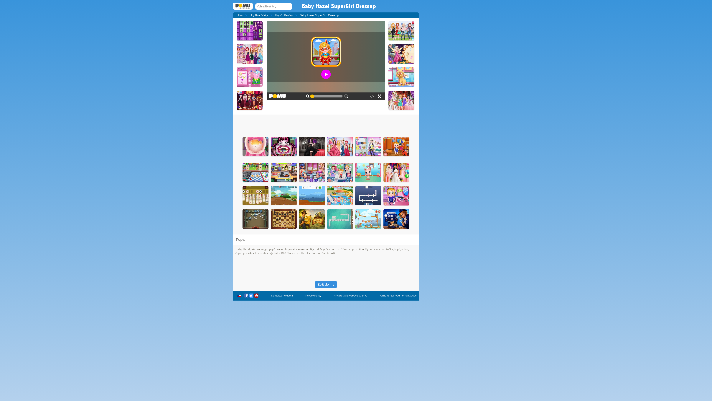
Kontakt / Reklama (282, 295)
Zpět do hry (326, 284)
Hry (240, 15)
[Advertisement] (325, 124)
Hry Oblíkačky (284, 15)
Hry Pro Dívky (259, 15)
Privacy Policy (313, 295)
